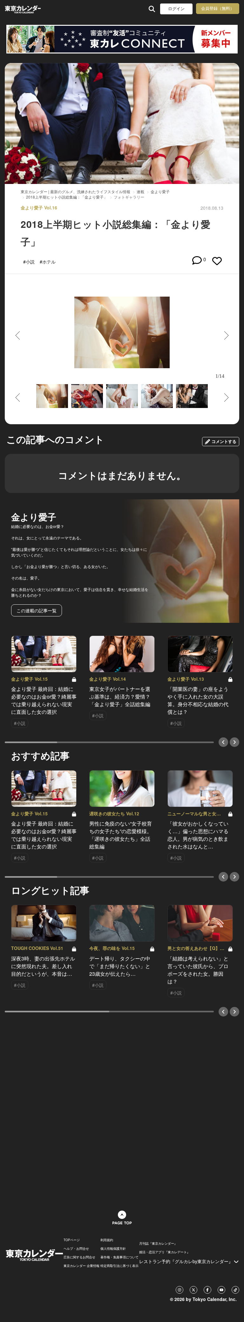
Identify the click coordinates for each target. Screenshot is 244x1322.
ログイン (176, 8)
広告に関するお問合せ (79, 1257)
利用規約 (106, 1239)
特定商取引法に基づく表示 (119, 1265)
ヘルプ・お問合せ (76, 1248)
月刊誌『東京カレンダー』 (158, 1243)
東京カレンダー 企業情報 (81, 1265)
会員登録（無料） (217, 8)
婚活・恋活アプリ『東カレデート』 (164, 1252)
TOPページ (72, 1239)
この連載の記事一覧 (37, 610)
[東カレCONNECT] (122, 39)
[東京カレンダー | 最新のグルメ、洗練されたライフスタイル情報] (23, 8)
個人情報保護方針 (113, 1248)
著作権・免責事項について (119, 1257)
